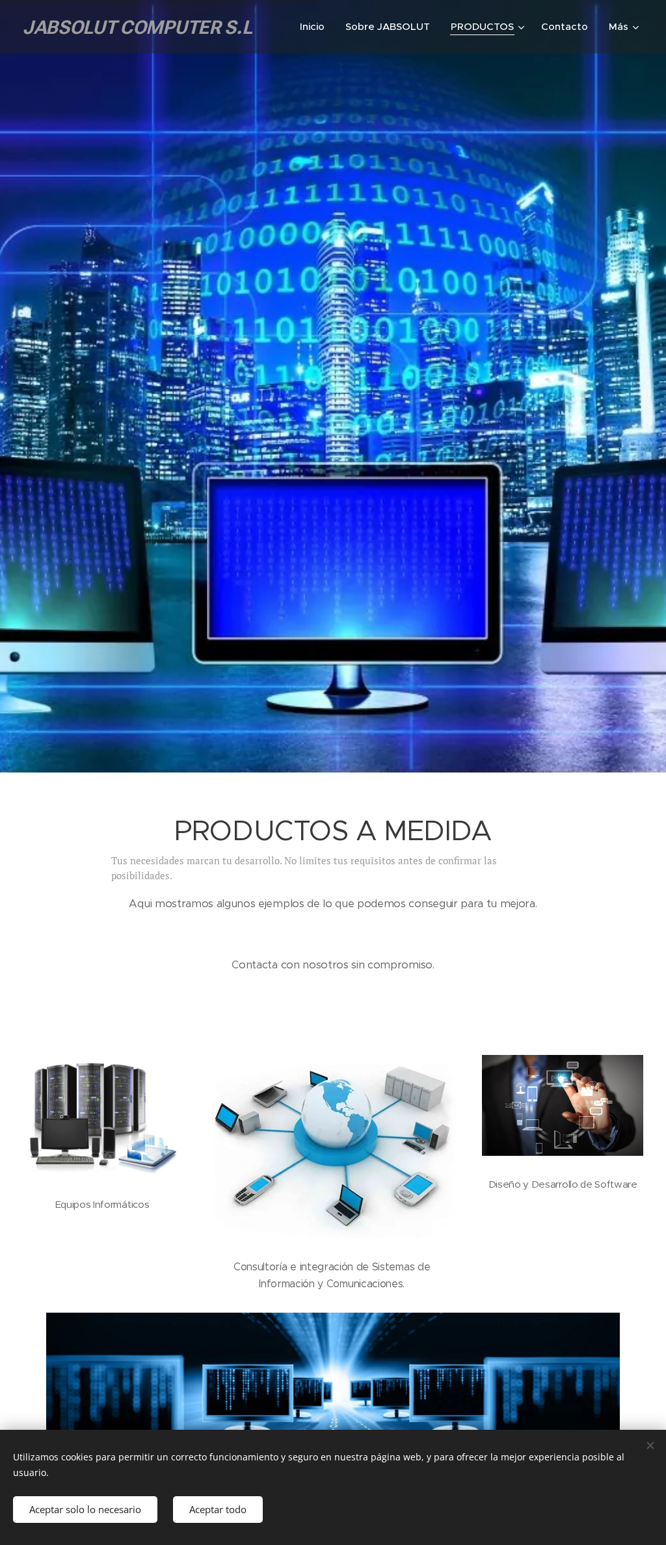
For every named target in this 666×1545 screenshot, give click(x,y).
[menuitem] (316, 26)
